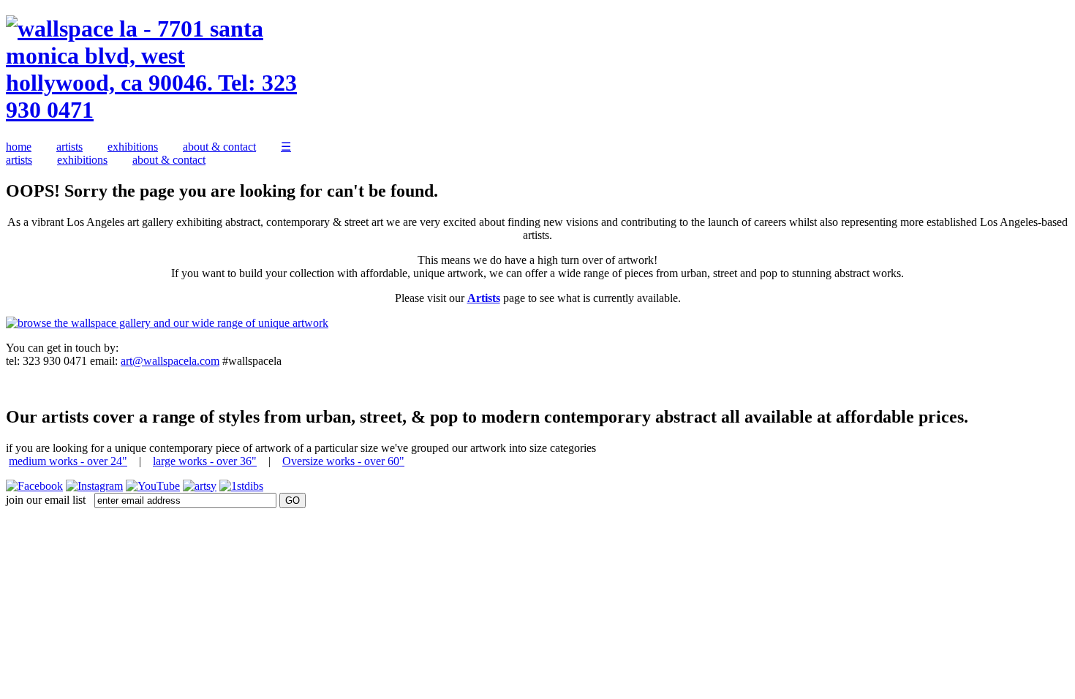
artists (69, 146)
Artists (483, 298)
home (18, 146)
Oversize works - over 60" (343, 461)
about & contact (219, 146)
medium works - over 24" (68, 461)
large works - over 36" (205, 461)
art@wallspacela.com (170, 361)
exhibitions (133, 146)
